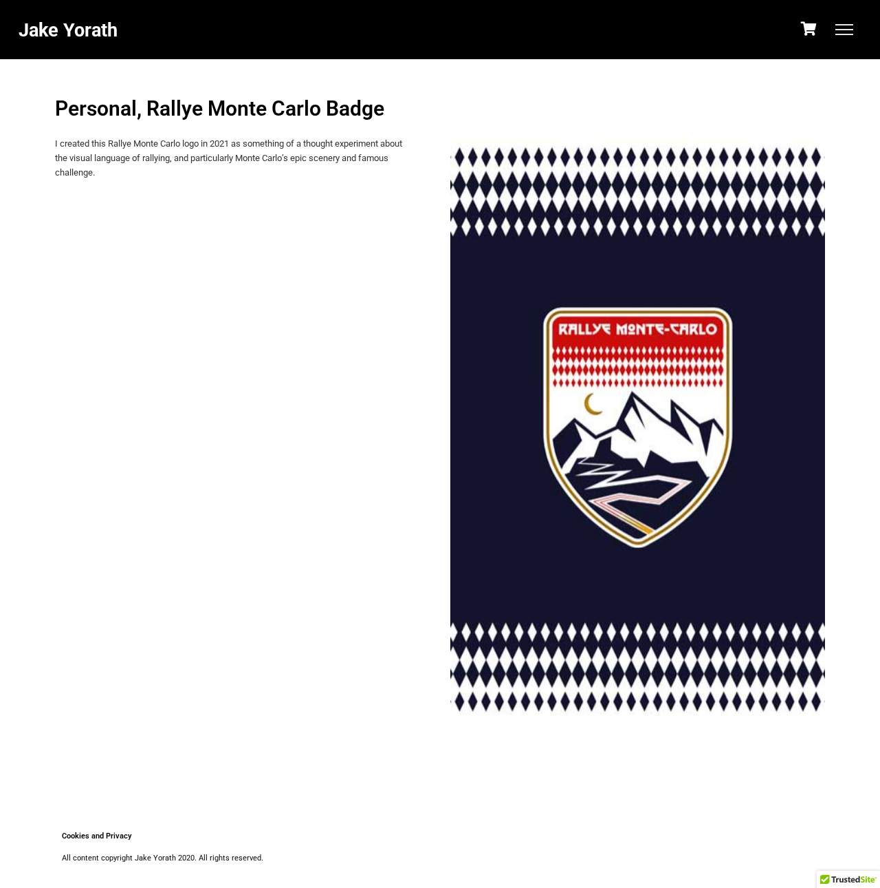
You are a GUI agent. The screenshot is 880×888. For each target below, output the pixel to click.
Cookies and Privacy (96, 836)
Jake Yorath (68, 30)
